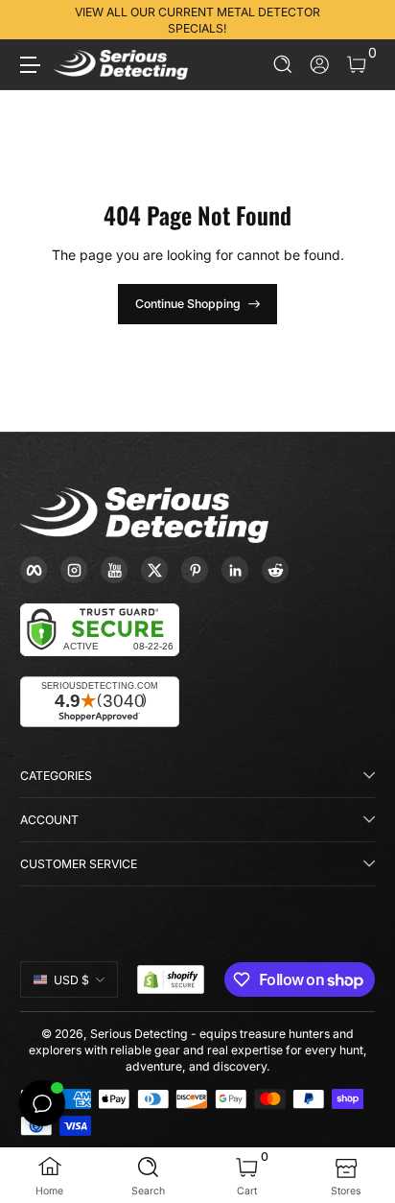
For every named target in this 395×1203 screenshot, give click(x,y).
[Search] (283, 64)
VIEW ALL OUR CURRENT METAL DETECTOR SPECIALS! (197, 20)
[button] (283, 64)
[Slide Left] (33, 20)
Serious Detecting (139, 1033)
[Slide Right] (361, 20)
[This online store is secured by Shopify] (170, 979)
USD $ (71, 980)
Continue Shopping (188, 303)
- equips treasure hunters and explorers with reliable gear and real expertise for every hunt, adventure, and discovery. (198, 1049)
